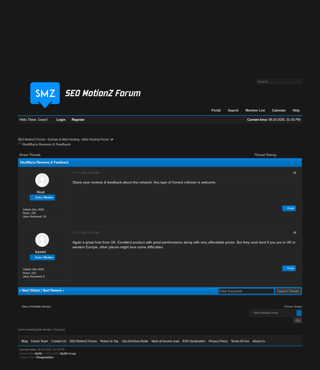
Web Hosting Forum (95, 139)
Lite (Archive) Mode (135, 341)
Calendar (279, 110)
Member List (255, 110)
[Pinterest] (64, 155)
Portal (216, 110)
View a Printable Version (36, 306)
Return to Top (109, 341)
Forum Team (39, 341)
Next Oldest (31, 290)
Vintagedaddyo (45, 357)
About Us (258, 341)
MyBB (38, 353)
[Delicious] (56, 155)
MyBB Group (68, 353)
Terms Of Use (240, 341)
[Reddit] (59, 155)
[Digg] (53, 155)
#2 (294, 232)
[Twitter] (49, 155)
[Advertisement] (160, 37)
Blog (25, 341)
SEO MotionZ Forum (31, 139)
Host (41, 192)
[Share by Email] (68, 155)
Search (233, 110)
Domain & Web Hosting (64, 139)
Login (61, 120)
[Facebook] (45, 155)
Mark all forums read (165, 341)
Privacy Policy (218, 341)
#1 (294, 172)
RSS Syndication (194, 341)
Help (296, 110)
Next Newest (52, 290)
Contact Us (58, 341)
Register (78, 120)
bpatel (40, 252)
